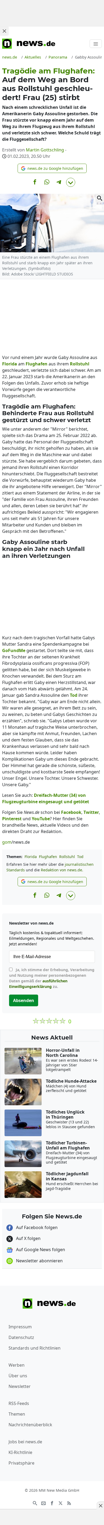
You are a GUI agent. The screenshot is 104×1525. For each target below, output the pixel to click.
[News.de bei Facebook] (52, 1503)
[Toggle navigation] (96, 43)
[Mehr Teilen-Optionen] (70, 182)
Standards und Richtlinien (35, 1348)
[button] (52, 168)
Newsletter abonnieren (39, 1261)
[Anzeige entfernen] (100, 1505)
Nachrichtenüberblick (30, 1425)
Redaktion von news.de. (62, 869)
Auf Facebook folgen (36, 1227)
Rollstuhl (67, 856)
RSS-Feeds (19, 1403)
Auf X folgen (28, 1238)
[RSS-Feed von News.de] (69, 1503)
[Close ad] (4, 31)
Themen (17, 1414)
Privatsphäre (21, 1463)
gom (6, 842)
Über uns (18, 1376)
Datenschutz (21, 1337)
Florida (31, 856)
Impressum (20, 1327)
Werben (17, 1365)
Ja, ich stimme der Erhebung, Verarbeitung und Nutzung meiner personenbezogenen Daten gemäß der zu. (51, 978)
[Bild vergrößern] (99, 198)
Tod (80, 856)
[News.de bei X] (60, 1503)
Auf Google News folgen (40, 1249)
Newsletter (20, 1386)
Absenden (23, 1000)
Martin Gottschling (45, 150)
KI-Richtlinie (20, 1452)
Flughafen (48, 856)
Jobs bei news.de (25, 1442)
